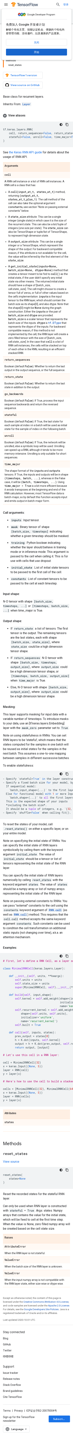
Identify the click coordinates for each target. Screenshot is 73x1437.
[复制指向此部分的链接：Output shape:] (25, 621)
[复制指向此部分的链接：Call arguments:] (28, 512)
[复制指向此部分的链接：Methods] (25, 1144)
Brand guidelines (13, 1390)
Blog (5, 1338)
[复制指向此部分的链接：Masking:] (19, 707)
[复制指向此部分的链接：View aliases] (29, 115)
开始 (36, 52)
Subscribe (59, 1419)
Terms (7, 1410)
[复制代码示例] (67, 125)
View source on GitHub (25, 85)
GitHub (7, 1344)
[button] (36, 115)
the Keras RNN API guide (25, 152)
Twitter (7, 1350)
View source (11, 1161)
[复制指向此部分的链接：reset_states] (31, 1154)
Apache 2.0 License (58, 1305)
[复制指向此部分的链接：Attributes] (20, 1113)
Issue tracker (10, 1372)
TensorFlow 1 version (23, 75)
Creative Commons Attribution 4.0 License (46, 1301)
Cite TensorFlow (12, 1396)
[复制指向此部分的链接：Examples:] (21, 948)
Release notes (11, 1378)
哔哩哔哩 (8, 1356)
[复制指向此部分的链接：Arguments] (22, 166)
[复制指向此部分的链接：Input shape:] (23, 594)
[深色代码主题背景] (61, 125)
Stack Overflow (12, 1384)
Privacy (18, 1410)
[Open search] (58, 4)
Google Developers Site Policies (41, 1309)
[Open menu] (6, 4)
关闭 (36, 42)
